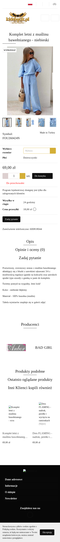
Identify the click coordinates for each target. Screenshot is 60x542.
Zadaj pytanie (11, 219)
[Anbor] (16, 347)
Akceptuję (47, 532)
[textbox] (36, 150)
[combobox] (39, 151)
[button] (30, 479)
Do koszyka (40, 176)
